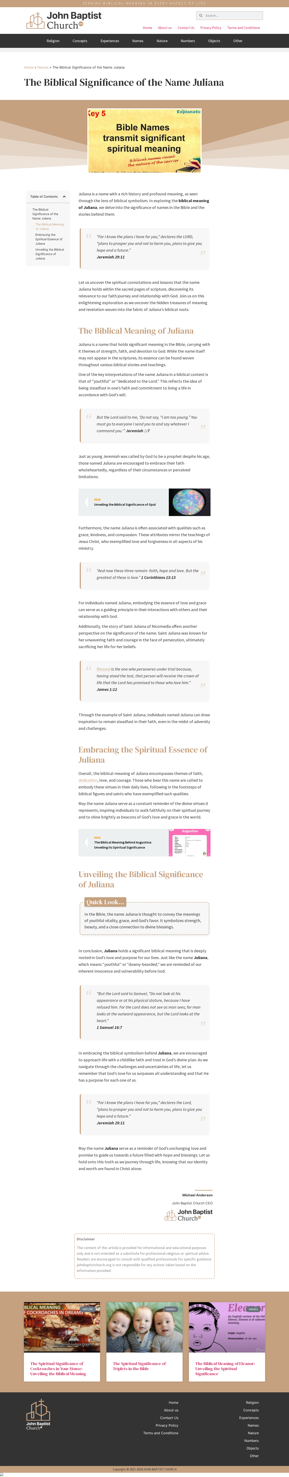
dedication (87, 780)
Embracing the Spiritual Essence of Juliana (48, 239)
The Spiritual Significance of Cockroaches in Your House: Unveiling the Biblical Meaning (58, 1369)
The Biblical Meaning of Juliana (50, 226)
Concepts (80, 40)
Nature (162, 40)
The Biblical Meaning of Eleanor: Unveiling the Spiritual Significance (225, 1369)
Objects (214, 40)
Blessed (103, 669)
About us (165, 27)
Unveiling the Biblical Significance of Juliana (49, 254)
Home (147, 27)
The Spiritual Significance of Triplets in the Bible (139, 1366)
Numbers (188, 40)
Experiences (109, 40)
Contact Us (186, 27)
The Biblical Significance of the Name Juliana (45, 214)
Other (237, 40)
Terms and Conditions (243, 27)
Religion (53, 40)
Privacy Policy (210, 27)
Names (137, 40)
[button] (64, 196)
